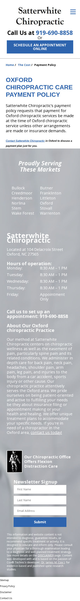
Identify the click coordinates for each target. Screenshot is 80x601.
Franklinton (50, 193)
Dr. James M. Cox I (52, 562)
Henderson (22, 198)
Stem (16, 208)
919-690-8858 (54, 33)
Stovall (46, 208)
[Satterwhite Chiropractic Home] (40, 15)
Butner (46, 188)
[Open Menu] (73, 12)
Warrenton (50, 213)
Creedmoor (22, 193)
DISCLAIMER (46, 555)
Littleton (48, 198)
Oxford (46, 203)
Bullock (18, 188)
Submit (40, 522)
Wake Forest (23, 213)
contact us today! (46, 432)
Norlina (18, 203)
